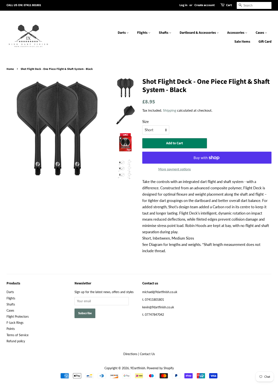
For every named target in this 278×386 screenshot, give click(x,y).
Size (145, 121)
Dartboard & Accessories (198, 32)
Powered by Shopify (160, 368)
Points (11, 329)
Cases (260, 32)
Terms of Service (17, 335)
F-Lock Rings (15, 322)
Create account (204, 5)
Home (10, 69)
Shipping (169, 110)
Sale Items (242, 41)
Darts (122, 32)
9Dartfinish (137, 368)
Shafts (164, 32)
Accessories (236, 32)
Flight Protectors (18, 316)
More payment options (174, 169)
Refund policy (16, 341)
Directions (130, 354)
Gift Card (264, 41)
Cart (229, 5)
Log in (183, 5)
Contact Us (147, 354)
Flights (142, 32)
